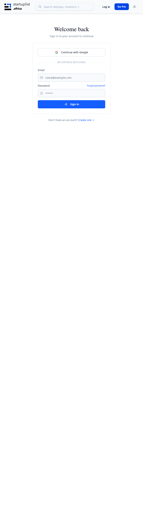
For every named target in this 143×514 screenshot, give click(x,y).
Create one (85, 120)
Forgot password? (96, 85)
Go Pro (121, 6)
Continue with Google (74, 52)
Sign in (74, 104)
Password (44, 85)
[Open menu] (134, 7)
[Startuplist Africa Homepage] (17, 6)
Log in (106, 7)
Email (41, 70)
